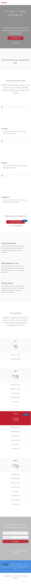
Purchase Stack (21, 566)
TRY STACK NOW (15, 38)
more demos (19, 225)
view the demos (16, 42)
